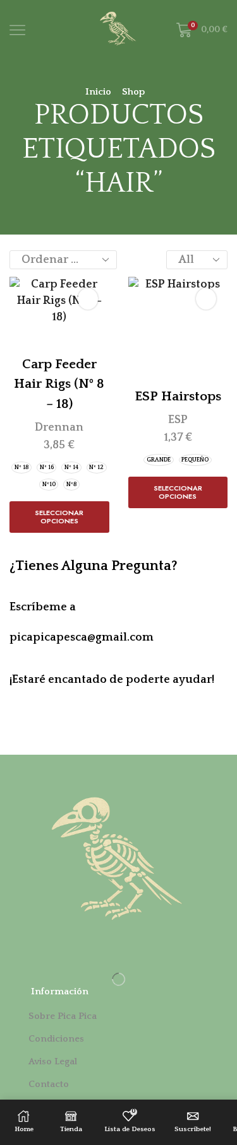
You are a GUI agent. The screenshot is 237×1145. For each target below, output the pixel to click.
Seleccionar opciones (59, 517)
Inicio (98, 91)
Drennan (59, 427)
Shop (133, 91)
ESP (178, 420)
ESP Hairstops (178, 396)
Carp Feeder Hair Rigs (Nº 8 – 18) (59, 384)
